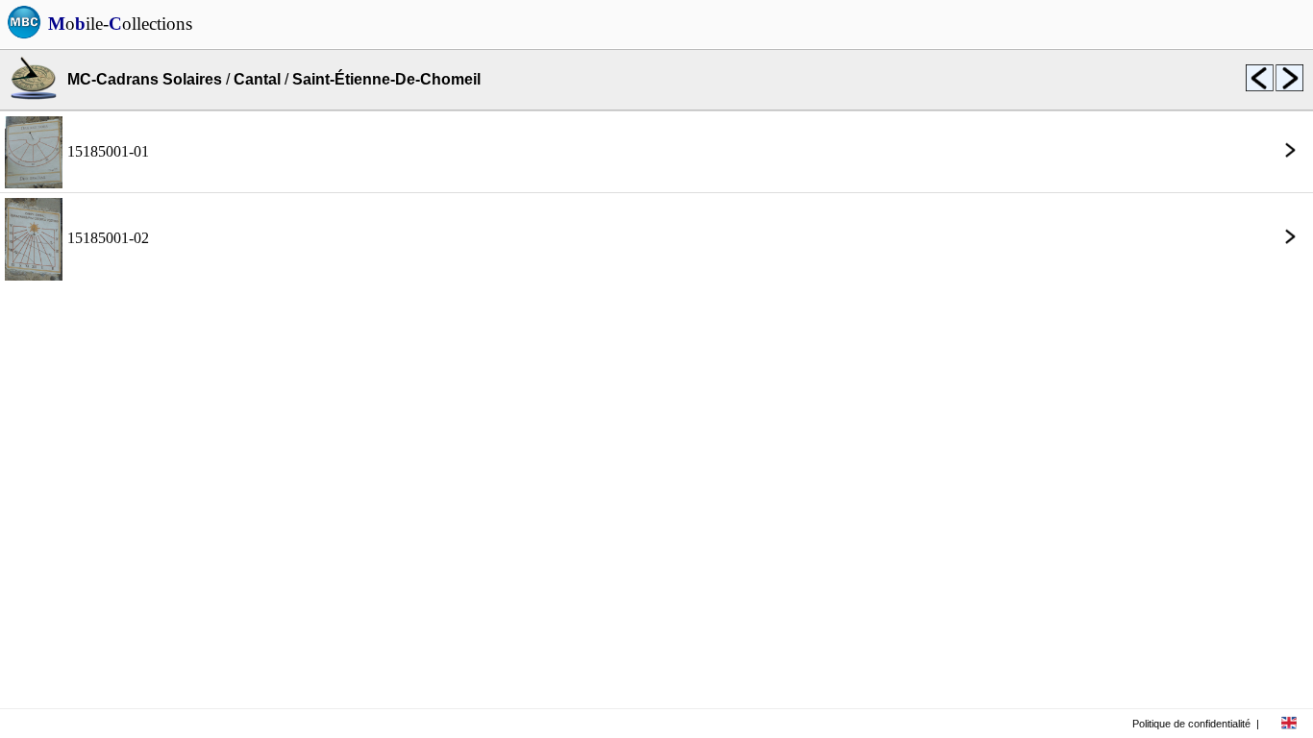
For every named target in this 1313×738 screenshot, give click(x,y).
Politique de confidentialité (1191, 723)
